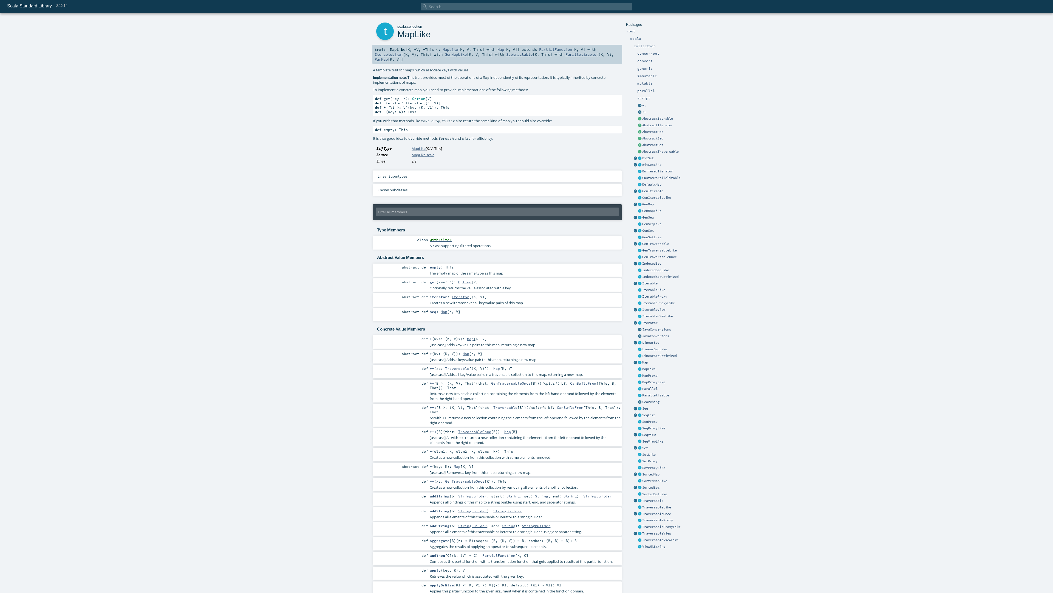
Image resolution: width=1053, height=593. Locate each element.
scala (401, 26)
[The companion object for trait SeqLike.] (635, 415)
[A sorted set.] (640, 488)
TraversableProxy (657, 520)
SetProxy (650, 461)
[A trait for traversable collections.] (640, 501)
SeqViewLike (652, 441)
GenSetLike (651, 237)
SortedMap (650, 474)
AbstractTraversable (660, 151)
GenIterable (652, 191)
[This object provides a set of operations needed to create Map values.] (635, 362)
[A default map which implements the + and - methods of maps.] (640, 185)
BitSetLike (651, 165)
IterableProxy (654, 296)
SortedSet (650, 487)
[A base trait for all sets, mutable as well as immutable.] (640, 448)
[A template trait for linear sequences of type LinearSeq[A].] (640, 349)
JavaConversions (656, 329)
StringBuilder (472, 496)
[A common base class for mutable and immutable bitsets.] (640, 158)
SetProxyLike (653, 468)
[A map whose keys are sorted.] (640, 474)
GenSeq (648, 217)
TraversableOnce (656, 514)
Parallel (650, 389)
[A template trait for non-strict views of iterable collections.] (640, 316)
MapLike (649, 369)
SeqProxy (650, 422)
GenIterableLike (656, 198)
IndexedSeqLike (655, 270)
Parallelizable (655, 395)
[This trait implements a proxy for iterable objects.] (640, 297)
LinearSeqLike (654, 349)
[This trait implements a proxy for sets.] (640, 468)
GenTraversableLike (659, 250)
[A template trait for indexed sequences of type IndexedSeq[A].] (640, 270)
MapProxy (650, 375)
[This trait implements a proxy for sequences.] (640, 428)
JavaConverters (655, 336)
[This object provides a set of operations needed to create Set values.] (635, 448)
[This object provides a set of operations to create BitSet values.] (635, 158)
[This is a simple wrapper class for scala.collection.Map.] (640, 376)
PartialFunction (555, 49)
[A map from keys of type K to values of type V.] (640, 362)
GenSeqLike (651, 224)
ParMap (381, 59)
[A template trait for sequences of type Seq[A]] (640, 415)
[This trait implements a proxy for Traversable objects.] (640, 527)
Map (645, 362)
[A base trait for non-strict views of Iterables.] (640, 310)
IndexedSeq (651, 263)
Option (464, 282)
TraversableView (656, 533)
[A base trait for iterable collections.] (640, 283)
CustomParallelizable (661, 178)
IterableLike (653, 290)
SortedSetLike (654, 494)
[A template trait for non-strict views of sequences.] (640, 442)
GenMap (648, 204)
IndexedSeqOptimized (660, 277)
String (513, 496)
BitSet (648, 158)
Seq (645, 408)
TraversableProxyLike (661, 527)
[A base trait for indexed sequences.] (640, 264)
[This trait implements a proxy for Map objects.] (640, 382)
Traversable (652, 501)
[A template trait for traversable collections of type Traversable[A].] (640, 507)
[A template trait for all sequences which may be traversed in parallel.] (640, 224)
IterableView (653, 310)
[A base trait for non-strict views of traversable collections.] (640, 534)
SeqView (649, 435)
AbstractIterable (657, 119)
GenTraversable (655, 244)
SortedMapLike (654, 481)
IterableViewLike (657, 316)
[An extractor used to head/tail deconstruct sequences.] (640, 106)
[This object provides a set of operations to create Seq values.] (635, 409)
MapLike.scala (423, 154)
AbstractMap (652, 132)
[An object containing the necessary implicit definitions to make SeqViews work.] (635, 435)
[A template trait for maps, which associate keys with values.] (640, 369)
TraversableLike (656, 507)
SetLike (649, 455)
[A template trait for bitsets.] (640, 165)
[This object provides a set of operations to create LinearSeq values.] (635, 343)
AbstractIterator (657, 125)
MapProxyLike (653, 382)
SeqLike (649, 415)
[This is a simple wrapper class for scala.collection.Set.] (640, 461)
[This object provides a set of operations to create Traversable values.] (635, 501)
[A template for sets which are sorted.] (640, 494)
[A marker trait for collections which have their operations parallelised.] (640, 389)
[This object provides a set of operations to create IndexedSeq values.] (635, 264)
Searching (650, 402)
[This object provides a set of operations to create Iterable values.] (635, 283)
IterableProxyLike (658, 303)
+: (644, 105)
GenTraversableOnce (659, 257)
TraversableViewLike (660, 540)
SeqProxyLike (653, 428)
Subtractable (519, 54)
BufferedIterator (657, 171)
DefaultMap (651, 184)
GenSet (648, 231)
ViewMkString (653, 547)
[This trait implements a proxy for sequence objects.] (640, 422)
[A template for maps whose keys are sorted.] (640, 481)
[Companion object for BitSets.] (635, 165)
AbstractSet (652, 145)
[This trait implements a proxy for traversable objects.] (640, 520)
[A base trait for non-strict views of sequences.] (640, 435)
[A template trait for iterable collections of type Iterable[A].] (640, 290)
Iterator (650, 323)
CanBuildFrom (583, 383)
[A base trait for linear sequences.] (640, 343)
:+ (644, 112)
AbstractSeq (652, 138)
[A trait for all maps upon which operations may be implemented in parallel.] (640, 211)
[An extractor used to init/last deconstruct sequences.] (640, 112)
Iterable (650, 283)
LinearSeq (650, 343)
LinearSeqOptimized (659, 356)
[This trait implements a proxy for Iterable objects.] (640, 303)
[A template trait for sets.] (640, 455)
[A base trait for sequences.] (640, 409)
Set (645, 448)
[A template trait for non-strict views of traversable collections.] (640, 540)
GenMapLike (651, 211)
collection (414, 26)
